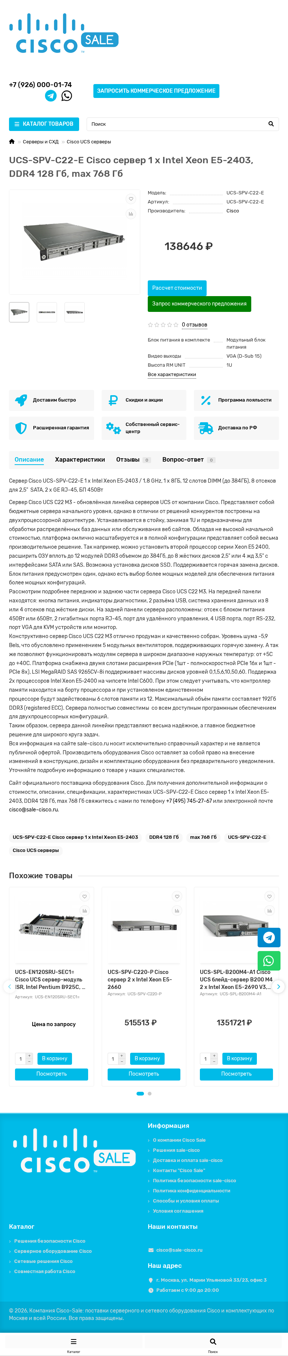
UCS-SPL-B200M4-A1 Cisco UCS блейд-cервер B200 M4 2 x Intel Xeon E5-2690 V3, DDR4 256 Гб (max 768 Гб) (236, 980)
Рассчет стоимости (177, 288)
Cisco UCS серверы (89, 141)
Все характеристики (172, 374)
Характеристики (80, 459)
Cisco (232, 211)
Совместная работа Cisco (44, 1271)
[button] (140, 1094)
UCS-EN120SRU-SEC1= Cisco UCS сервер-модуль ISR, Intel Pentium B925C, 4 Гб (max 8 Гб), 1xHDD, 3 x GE (50, 980)
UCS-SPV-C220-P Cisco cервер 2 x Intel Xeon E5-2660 (140, 979)
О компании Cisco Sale (179, 1140)
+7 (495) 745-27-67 (189, 801)
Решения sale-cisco (176, 1150)
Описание (29, 459)
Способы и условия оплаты (186, 1201)
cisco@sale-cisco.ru (33, 810)
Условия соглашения (178, 1211)
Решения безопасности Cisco (50, 1241)
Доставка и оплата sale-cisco (188, 1160)
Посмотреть (51, 1074)
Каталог (21, 1226)
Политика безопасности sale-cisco (194, 1180)
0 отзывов (194, 325)
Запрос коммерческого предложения (199, 304)
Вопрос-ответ (187, 459)
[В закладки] (131, 199)
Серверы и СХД (40, 141)
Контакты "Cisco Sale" (179, 1170)
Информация (168, 1125)
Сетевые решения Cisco (43, 1261)
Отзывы (132, 459)
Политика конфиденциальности (191, 1190)
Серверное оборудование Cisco (53, 1251)
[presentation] (9, 986)
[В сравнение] (131, 214)
